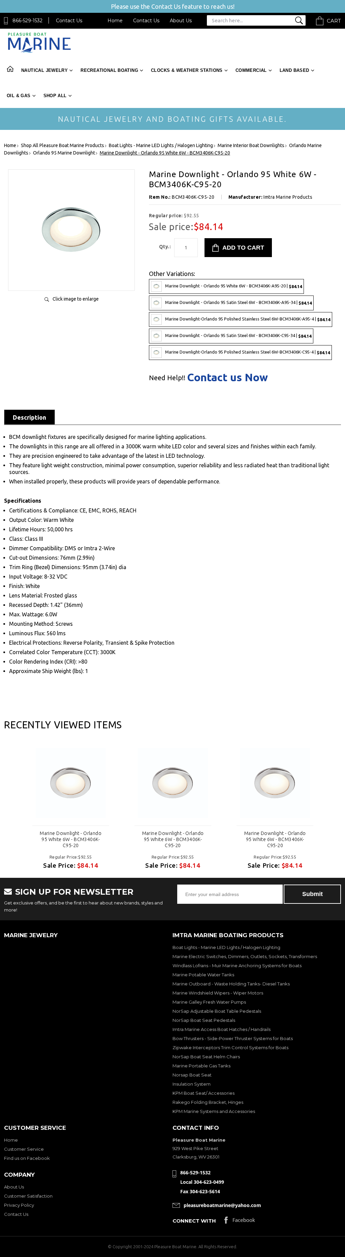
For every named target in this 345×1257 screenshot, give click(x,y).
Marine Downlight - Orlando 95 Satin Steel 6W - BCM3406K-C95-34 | (238, 335)
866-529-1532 (27, 21)
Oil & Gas (19, 95)
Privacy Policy (19, 1205)
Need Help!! (167, 377)
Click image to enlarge (76, 299)
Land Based (294, 70)
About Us (181, 21)
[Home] (39, 51)
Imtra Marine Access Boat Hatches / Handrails (221, 1029)
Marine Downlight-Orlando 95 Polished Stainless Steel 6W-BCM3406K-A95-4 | (247, 319)
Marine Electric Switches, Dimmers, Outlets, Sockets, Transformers (244, 956)
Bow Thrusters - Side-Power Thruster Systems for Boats (232, 1038)
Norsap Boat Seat (192, 1075)
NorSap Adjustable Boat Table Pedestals (216, 1011)
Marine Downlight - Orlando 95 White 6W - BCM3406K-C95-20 (70, 839)
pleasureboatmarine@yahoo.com (222, 1205)
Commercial (251, 70)
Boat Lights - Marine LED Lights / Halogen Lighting (226, 947)
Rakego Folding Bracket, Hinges (207, 1102)
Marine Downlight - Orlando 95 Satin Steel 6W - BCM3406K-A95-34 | (238, 302)
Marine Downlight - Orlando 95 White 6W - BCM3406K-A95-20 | (233, 285)
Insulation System (191, 1084)
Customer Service (24, 1149)
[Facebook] (239, 1222)
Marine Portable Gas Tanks (201, 1065)
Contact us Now (227, 377)
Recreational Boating (109, 70)
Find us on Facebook (27, 1158)
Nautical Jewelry (44, 70)
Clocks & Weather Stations (187, 70)
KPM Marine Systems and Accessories (213, 1111)
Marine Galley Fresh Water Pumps (209, 1002)
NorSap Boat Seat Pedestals (203, 1020)
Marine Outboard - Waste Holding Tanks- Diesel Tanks (231, 983)
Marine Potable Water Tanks (203, 974)
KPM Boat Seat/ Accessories (203, 1093)
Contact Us (69, 21)
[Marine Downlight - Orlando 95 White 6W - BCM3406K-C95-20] (71, 278)
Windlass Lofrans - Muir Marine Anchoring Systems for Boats (237, 965)
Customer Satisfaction (28, 1196)
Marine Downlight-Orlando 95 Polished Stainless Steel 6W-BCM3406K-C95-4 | (247, 352)
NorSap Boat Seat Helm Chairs (206, 1056)
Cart (334, 21)
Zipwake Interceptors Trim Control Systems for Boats (230, 1047)
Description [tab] (29, 417)
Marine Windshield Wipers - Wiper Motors (217, 993)
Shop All (55, 95)
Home (115, 21)
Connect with (194, 1221)
